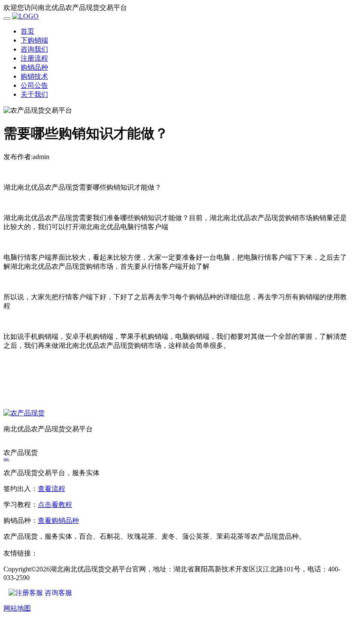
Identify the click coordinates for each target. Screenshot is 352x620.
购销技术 (34, 76)
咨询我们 (34, 49)
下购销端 (34, 40)
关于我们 (34, 94)
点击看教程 (55, 504)
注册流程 (34, 58)
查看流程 (51, 488)
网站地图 (17, 608)
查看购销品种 (58, 520)
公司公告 (34, 85)
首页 (27, 31)
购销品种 (34, 67)
